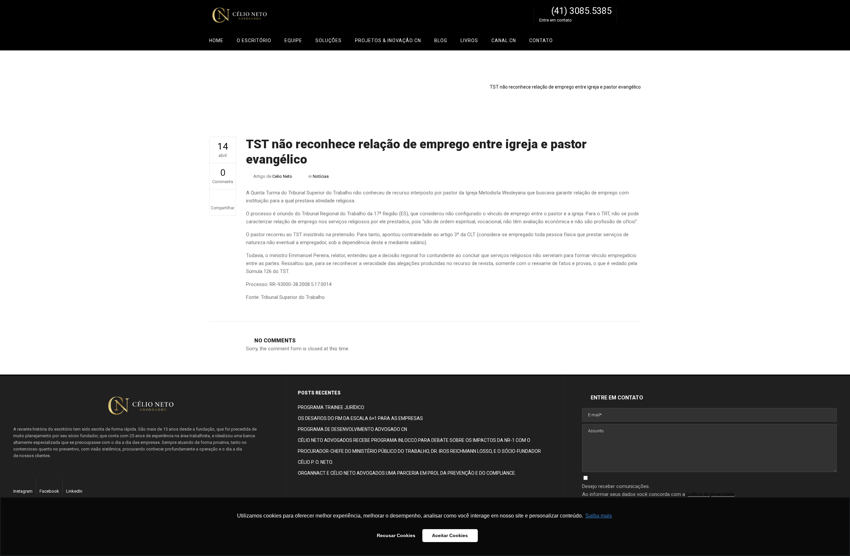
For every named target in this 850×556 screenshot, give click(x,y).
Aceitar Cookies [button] (450, 535)
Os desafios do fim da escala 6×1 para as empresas (360, 418)
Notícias (627, 81)
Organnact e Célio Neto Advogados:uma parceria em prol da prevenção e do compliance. (407, 473)
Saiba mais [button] (598, 516)
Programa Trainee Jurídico (331, 407)
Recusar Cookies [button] (396, 535)
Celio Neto (603, 81)
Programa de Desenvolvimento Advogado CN (352, 429)
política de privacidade (710, 494)
